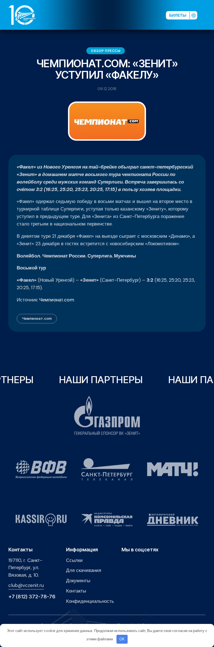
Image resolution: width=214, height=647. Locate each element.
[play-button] (123, 15)
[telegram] (132, 15)
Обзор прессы (105, 51)
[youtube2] (114, 15)
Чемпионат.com (56, 300)
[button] (208, 15)
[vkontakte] (105, 15)
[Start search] (147, 15)
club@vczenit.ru (26, 585)
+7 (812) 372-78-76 (31, 596)
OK (122, 639)
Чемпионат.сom (37, 318)
